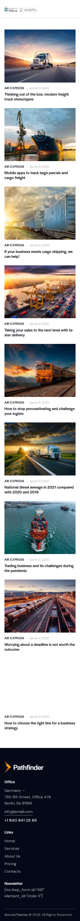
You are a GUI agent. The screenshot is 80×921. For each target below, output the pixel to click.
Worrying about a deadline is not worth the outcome (39, 647)
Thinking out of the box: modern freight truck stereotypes (36, 96)
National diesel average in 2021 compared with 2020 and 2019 (39, 489)
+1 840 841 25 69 (20, 820)
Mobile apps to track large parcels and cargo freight (36, 175)
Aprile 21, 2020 (39, 88)
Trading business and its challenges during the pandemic (39, 568)
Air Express (14, 88)
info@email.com (18, 811)
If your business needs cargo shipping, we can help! (38, 254)
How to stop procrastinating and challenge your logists (39, 411)
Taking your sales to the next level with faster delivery (38, 332)
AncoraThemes (16, 915)
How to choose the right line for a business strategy (39, 725)
